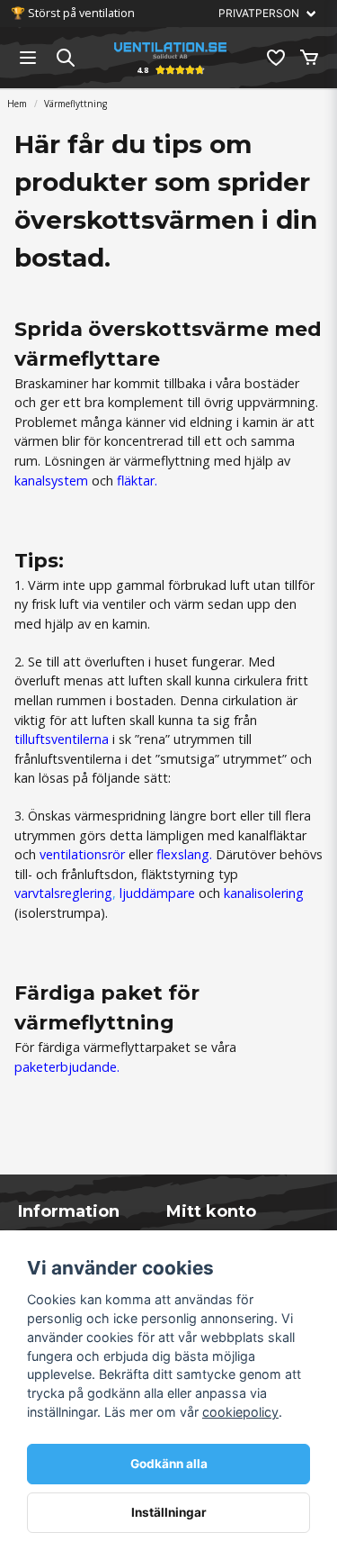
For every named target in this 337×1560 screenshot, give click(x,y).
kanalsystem (53, 480)
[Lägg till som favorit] (275, 58)
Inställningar (169, 1512)
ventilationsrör (82, 854)
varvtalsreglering (63, 893)
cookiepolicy (240, 1411)
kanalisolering (264, 893)
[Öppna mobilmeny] (28, 58)
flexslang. (184, 854)
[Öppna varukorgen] (309, 58)
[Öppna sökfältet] (66, 58)
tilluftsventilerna (61, 739)
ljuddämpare (157, 893)
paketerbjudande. (67, 1066)
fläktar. (137, 480)
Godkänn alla (169, 1463)
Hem (17, 103)
